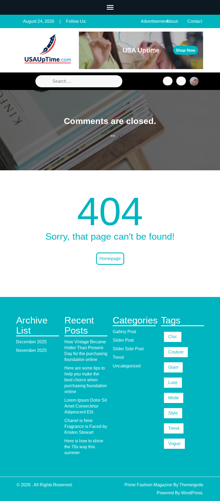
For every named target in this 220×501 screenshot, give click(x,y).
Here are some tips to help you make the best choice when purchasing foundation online (85, 380)
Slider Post (123, 340)
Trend (118, 357)
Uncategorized (127, 366)
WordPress (191, 493)
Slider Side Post (128, 348)
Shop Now (185, 50)
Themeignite (191, 485)
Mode (173, 397)
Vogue (174, 443)
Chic (172, 336)
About (172, 21)
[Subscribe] (181, 81)
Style (173, 413)
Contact (194, 21)
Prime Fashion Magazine (148, 485)
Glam (173, 367)
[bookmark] (168, 81)
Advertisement (154, 21)
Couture (176, 352)
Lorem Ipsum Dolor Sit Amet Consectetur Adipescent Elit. (85, 406)
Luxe (173, 382)
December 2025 (31, 342)
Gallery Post (124, 331)
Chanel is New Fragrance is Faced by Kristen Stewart (85, 426)
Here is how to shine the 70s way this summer (83, 447)
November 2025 (31, 350)
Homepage (110, 258)
